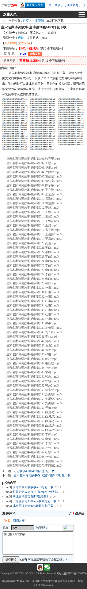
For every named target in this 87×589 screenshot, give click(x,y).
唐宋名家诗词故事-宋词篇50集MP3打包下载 (42, 475)
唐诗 (21, 37)
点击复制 (35, 53)
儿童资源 (38, 20)
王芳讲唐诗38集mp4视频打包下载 (34, 501)
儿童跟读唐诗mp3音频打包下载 (33, 505)
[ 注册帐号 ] (72, 5)
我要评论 (25, 43)
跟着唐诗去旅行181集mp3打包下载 (35, 491)
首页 (26, 20)
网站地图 (62, 573)
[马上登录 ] (55, 5)
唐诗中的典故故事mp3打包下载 (33, 487)
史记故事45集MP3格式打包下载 (34, 471)
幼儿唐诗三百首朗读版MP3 (30, 496)
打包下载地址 (29, 48)
